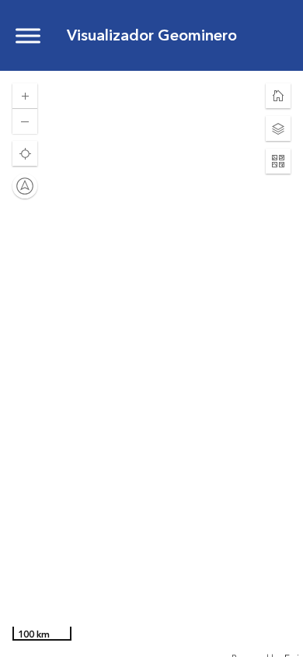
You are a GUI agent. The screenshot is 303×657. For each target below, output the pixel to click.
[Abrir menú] (28, 35)
